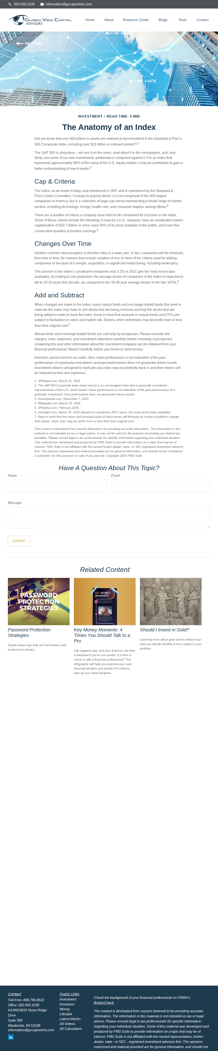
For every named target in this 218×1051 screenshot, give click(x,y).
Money (65, 1009)
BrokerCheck (104, 1003)
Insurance (67, 1004)
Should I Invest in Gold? (164, 629)
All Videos (67, 1024)
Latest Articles (70, 1019)
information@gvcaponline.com (69, 4)
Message (15, 503)
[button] (90, 20)
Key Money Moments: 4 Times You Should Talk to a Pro (102, 635)
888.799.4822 (33, 1000)
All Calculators (71, 1029)
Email (115, 475)
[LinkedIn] (11, 1037)
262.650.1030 (24, 4)
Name (12, 475)
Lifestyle (66, 1014)
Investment (68, 999)
